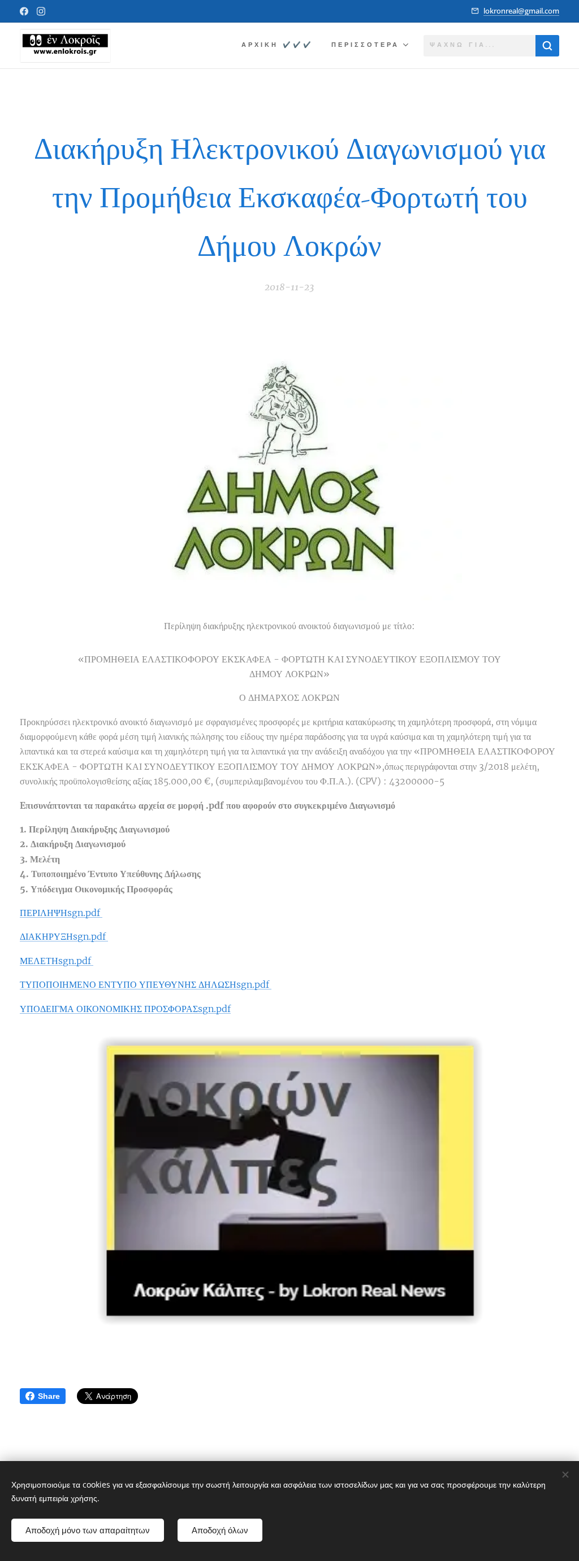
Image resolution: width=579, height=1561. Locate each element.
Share (49, 1396)
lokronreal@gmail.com (521, 11)
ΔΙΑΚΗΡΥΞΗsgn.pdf (64, 936)
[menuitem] (280, 46)
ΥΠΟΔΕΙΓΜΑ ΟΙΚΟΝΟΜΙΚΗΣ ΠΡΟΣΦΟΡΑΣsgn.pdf (125, 1008)
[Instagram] (41, 11)
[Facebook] (24, 11)
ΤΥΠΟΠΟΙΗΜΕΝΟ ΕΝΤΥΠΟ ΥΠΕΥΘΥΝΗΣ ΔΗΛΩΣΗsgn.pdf (145, 984)
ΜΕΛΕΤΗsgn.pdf (56, 960)
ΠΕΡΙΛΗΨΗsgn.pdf (61, 912)
